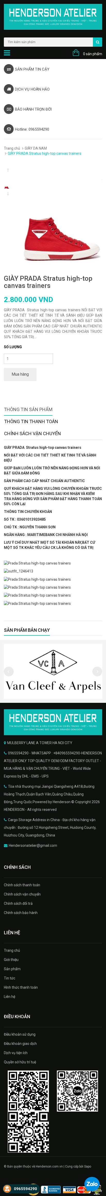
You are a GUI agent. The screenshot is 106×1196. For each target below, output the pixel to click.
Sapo (87, 1166)
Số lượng (13, 347)
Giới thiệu (11, 960)
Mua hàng (20, 374)
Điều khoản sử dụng (20, 1034)
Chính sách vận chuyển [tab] (32, 433)
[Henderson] (53, 722)
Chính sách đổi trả (18, 903)
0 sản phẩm (92, 54)
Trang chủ (12, 148)
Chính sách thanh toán (22, 885)
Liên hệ (9, 997)
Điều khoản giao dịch (20, 1044)
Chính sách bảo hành (21, 913)
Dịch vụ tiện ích (16, 1053)
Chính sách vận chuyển (22, 894)
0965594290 (25, 1189)
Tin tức (9, 978)
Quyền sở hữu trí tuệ (20, 1062)
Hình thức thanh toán (21, 987)
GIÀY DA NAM (36, 148)
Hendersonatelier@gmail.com (33, 845)
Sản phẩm (12, 969)
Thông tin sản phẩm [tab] (28, 409)
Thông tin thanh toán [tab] (31, 421)
